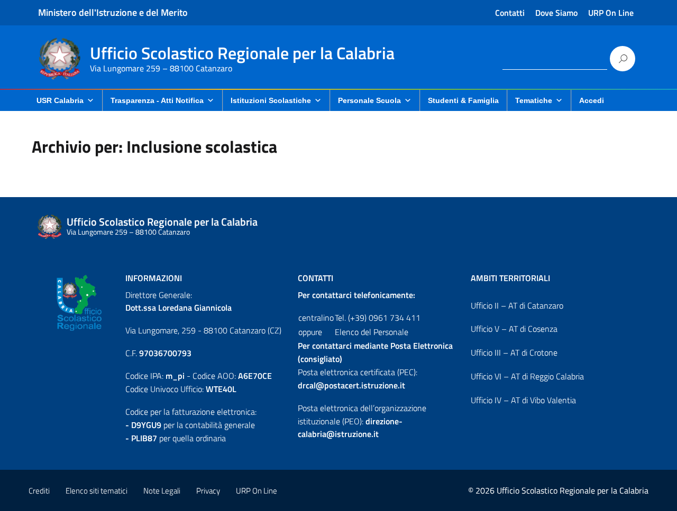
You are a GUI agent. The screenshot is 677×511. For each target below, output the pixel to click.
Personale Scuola (369, 100)
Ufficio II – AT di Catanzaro (517, 305)
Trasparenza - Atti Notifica (157, 100)
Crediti (39, 491)
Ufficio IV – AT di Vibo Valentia (523, 400)
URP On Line (611, 12)
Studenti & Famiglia (463, 100)
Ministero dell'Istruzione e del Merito (113, 12)
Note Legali (161, 491)
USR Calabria (60, 100)
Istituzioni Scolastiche (271, 100)
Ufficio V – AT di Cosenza (514, 328)
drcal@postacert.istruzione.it (351, 385)
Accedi (591, 100)
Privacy (208, 491)
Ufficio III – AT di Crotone (514, 352)
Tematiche (533, 100)
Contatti (510, 12)
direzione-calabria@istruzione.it (350, 428)
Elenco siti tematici (96, 491)
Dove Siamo (556, 12)
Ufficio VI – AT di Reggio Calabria (527, 376)
